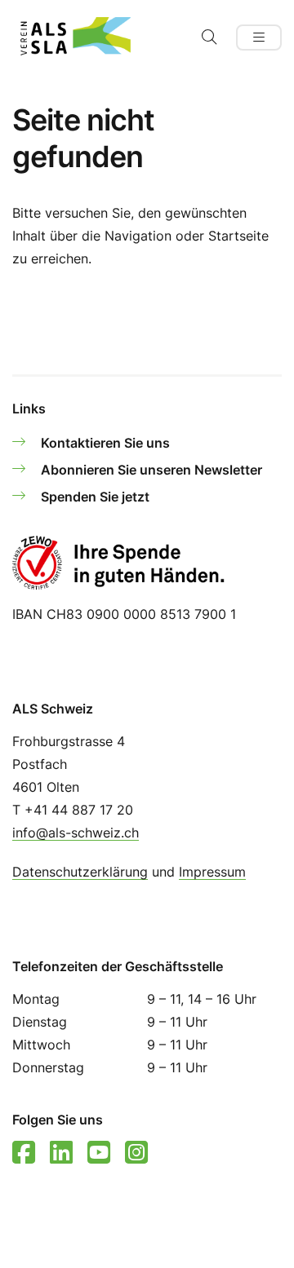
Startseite (238, 236)
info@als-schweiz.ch (75, 832)
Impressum (212, 872)
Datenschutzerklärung (80, 872)
